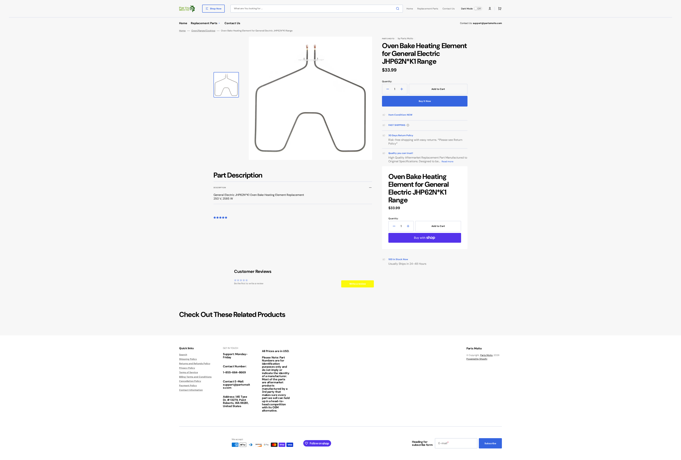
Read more (447, 161)
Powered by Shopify (476, 358)
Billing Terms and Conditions (195, 376)
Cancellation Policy (190, 381)
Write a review (357, 283)
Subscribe (490, 443)
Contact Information (191, 389)
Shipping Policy (188, 359)
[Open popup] (408, 125)
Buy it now (425, 101)
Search (183, 354)
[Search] (398, 8)
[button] (490, 8)
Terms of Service (188, 372)
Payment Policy (188, 385)
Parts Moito (486, 355)
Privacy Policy (187, 367)
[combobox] (316, 9)
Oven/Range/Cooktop (203, 30)
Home (182, 30)
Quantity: (387, 81)
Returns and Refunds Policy (194, 363)
